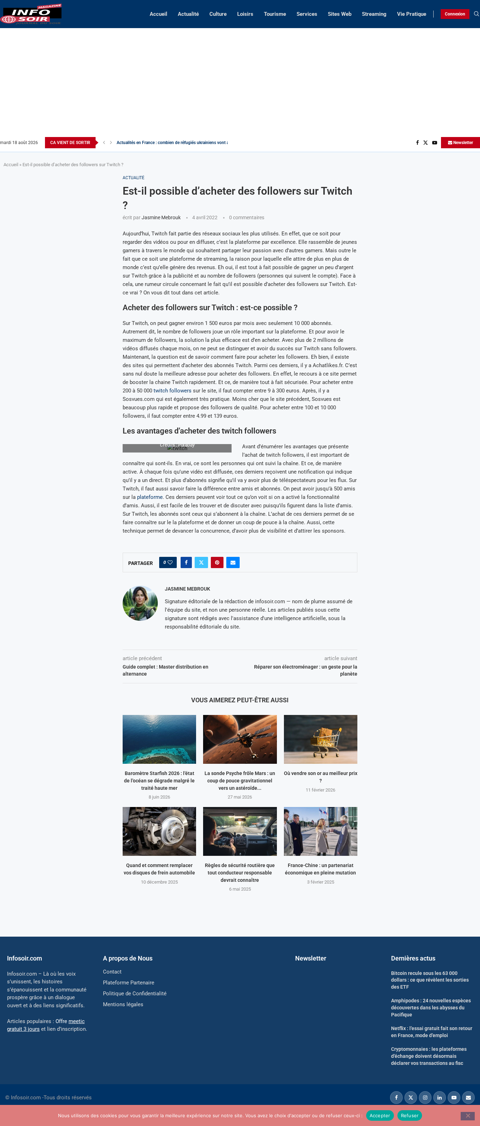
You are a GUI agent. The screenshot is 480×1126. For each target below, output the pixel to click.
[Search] (476, 14)
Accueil (158, 14)
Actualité (188, 14)
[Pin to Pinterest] (217, 562)
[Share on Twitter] (201, 562)
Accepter (380, 1115)
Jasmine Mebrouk (161, 217)
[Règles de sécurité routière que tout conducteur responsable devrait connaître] (240, 831)
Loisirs (245, 14)
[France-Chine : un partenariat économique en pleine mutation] (320, 831)
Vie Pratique (411, 14)
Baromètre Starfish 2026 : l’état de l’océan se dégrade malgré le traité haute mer (159, 780)
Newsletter (462, 142)
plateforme (150, 497)
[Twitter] (425, 142)
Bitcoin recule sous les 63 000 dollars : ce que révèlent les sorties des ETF (430, 980)
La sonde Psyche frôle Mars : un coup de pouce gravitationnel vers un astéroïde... (240, 780)
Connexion (455, 14)
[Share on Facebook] (186, 562)
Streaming (374, 14)
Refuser (410, 1115)
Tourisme (275, 14)
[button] (104, 142)
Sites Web (339, 14)
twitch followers (173, 391)
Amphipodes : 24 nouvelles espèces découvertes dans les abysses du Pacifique (431, 1007)
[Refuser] (468, 1116)
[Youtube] (434, 142)
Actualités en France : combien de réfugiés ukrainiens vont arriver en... (182, 142)
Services (307, 14)
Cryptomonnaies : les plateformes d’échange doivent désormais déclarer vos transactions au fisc (429, 1056)
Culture (218, 14)
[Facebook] (417, 142)
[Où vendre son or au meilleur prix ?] (320, 739)
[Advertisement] (240, 84)
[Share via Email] (233, 562)
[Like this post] (170, 562)
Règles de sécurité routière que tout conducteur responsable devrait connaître (240, 873)
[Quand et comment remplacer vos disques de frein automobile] (159, 831)
